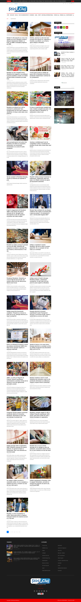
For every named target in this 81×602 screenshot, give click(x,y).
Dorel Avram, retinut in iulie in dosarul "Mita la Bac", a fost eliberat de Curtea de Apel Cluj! (67, 67)
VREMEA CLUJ (62, 15)
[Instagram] (65, 3)
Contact (16, 3)
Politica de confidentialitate (62, 600)
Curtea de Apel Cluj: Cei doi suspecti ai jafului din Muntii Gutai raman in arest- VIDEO (67, 59)
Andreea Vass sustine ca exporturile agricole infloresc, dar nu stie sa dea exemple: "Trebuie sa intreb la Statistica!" (67, 74)
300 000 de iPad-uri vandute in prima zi (67, 53)
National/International (47, 15)
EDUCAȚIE (12, 15)
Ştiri (8, 15)
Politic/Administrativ (24, 15)
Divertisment (69, 15)
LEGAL (36, 15)
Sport (39, 15)
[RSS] (46, 591)
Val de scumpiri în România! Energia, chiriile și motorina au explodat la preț (17, 178)
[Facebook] (63, 3)
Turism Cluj (56, 15)
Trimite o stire (21, 3)
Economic (32, 15)
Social (16, 15)
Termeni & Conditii (71, 600)
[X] (67, 3)
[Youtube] (71, 3)
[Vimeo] (69, 3)
